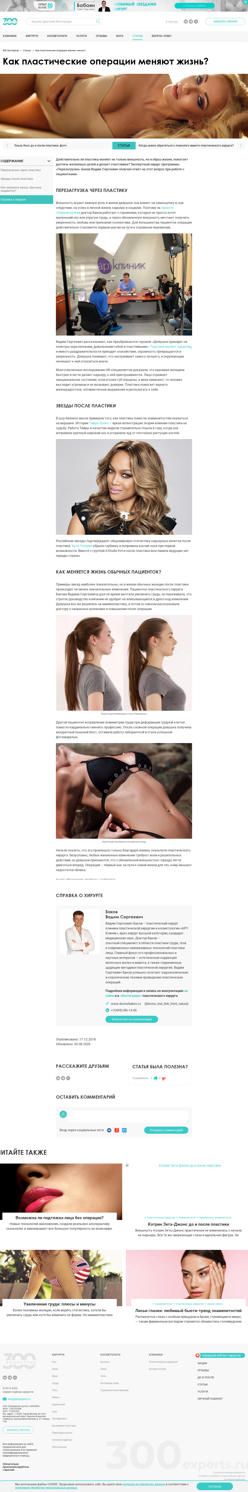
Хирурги (32, 36)
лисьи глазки (215, 1303)
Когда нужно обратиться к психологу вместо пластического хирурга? (186, 145)
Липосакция (59, 1446)
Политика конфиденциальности (229, 1472)
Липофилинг (59, 1418)
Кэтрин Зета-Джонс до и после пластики (188, 1224)
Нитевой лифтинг (62, 1439)
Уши (54, 1411)
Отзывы (101, 36)
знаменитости (187, 1217)
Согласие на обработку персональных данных (221, 1476)
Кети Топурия (82, 546)
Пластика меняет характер (170, 346)
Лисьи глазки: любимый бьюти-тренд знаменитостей (188, 1310)
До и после (206, 1377)
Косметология (157, 1368)
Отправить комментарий (166, 1130)
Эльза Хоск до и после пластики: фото (40, 145)
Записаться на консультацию (132, 1019)
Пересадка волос (62, 1432)
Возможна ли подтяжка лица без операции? (59, 1217)
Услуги (81, 36)
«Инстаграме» (131, 996)
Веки (55, 1376)
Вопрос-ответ (161, 36)
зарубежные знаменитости (215, 1217)
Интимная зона (109, 1383)
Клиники (9, 36)
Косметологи (57, 36)
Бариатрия (58, 1404)
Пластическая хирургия (163, 1361)
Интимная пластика (64, 1425)
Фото (119, 36)
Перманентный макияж (114, 1390)
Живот (56, 1397)
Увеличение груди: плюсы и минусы (59, 1304)
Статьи (138, 36)
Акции (202, 1363)
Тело (54, 1390)
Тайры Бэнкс (99, 423)
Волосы (105, 1361)
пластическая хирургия (161, 1217)
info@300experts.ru (19, 1399)
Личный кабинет (210, 1398)
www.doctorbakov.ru (126, 1004)
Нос (54, 1361)
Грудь (55, 1383)
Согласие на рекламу (234, 1479)
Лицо (55, 1368)
